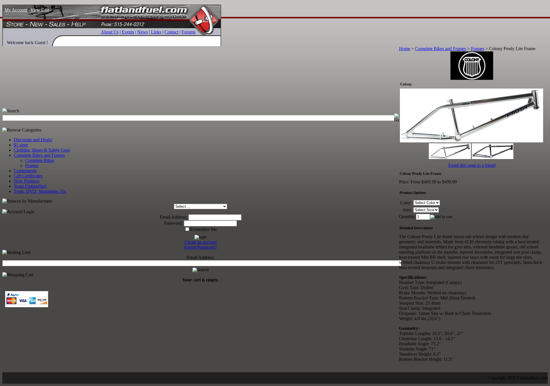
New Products (27, 181)
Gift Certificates (28, 175)
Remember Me (203, 229)
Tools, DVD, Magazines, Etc (40, 191)
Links (156, 32)
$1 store (21, 144)
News (142, 32)
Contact (171, 32)
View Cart (39, 9)
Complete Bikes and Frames (39, 155)
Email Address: (173, 217)
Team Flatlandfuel (30, 186)
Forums (188, 32)
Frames (31, 165)
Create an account (200, 242)
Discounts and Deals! (33, 139)
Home (404, 48)
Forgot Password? (200, 247)
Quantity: (407, 216)
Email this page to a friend (472, 165)
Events (128, 32)
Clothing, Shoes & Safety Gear (42, 150)
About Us (110, 32)
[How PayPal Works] (26, 305)
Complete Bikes (39, 160)
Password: (173, 223)
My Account (16, 9)
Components (25, 170)
